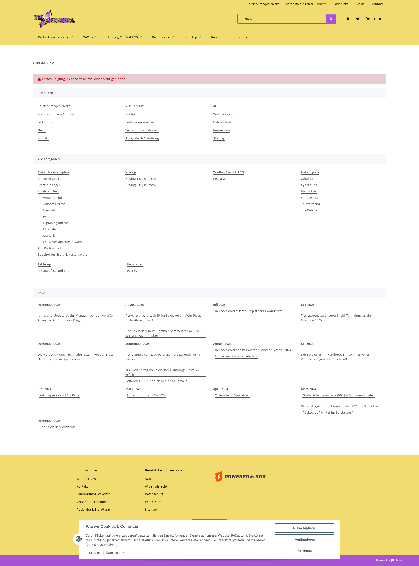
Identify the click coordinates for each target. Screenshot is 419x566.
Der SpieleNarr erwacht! (57, 427)
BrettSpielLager (49, 185)
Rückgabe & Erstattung (142, 138)
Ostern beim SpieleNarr (232, 395)
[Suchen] (331, 19)
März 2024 (308, 389)
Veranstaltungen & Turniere (306, 4)
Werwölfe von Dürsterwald (62, 242)
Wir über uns (135, 106)
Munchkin (50, 235)
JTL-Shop (396, 560)
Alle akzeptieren (305, 528)
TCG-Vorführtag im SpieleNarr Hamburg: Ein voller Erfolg (162, 372)
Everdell (49, 210)
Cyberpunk (309, 185)
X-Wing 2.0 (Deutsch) (140, 185)
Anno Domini (52, 197)
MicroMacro (51, 229)
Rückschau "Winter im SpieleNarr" (328, 412)
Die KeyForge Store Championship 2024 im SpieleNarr (340, 406)
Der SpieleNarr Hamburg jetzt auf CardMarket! (249, 311)
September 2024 (137, 344)
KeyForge (220, 179)
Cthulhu (307, 179)
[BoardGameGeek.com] (240, 476)
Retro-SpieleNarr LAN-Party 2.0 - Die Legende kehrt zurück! (162, 356)
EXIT (46, 216)
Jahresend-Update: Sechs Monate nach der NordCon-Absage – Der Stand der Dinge (77, 317)
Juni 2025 (307, 305)
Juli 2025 (219, 305)
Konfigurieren (304, 539)
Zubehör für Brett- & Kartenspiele (62, 254)
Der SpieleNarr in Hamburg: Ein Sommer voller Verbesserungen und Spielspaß (335, 356)
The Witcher (310, 210)
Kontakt (377, 4)
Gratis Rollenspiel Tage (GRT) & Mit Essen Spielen (339, 395)
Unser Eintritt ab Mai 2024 (146, 395)
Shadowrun (309, 197)
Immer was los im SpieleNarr (236, 356)
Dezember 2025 (49, 305)
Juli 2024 (307, 344)
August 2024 (222, 344)
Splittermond (310, 204)
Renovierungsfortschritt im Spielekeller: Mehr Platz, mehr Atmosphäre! (163, 317)
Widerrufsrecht (224, 114)
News (360, 4)
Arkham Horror (54, 204)
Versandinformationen (141, 130)
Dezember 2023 (49, 420)
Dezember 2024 (49, 344)
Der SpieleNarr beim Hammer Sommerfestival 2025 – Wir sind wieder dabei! (164, 333)
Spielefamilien (48, 191)
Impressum (93, 552)
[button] (348, 18)
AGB (216, 106)
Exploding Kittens (56, 223)
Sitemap (219, 138)
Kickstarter (135, 264)
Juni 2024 (44, 389)
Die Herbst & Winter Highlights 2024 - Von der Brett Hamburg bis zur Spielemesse (75, 356)
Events (132, 271)
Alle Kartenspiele (50, 248)
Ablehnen (304, 550)
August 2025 (134, 305)
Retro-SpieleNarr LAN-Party (59, 395)
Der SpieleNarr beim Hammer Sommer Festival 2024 (253, 350)
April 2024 (220, 389)
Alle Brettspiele (49, 179)
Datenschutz (115, 552)
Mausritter (308, 191)
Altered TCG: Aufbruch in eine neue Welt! (157, 381)
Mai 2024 (132, 389)
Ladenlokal (341, 4)
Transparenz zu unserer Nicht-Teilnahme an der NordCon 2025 (336, 317)
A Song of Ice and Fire (53, 271)
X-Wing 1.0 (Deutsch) (140, 179)
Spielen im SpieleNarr (263, 4)
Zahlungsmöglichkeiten (142, 122)
